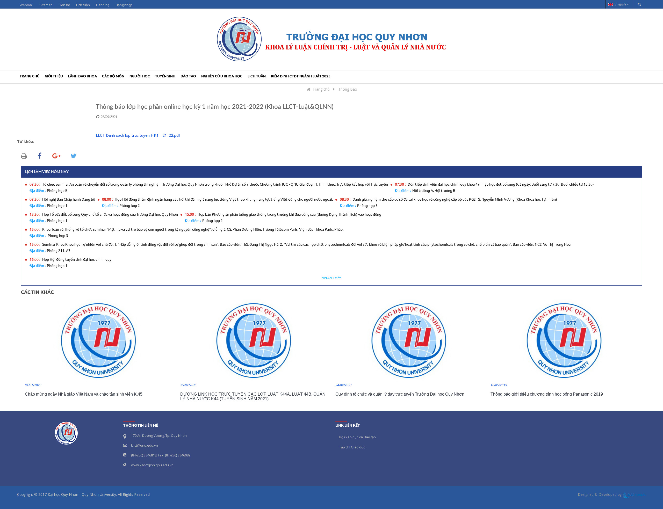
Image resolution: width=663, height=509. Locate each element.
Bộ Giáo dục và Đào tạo (357, 437)
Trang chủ (30, 76)
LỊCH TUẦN (257, 76)
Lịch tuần (83, 5)
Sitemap (46, 5)
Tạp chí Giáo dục (352, 447)
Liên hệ (64, 5)
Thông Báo (347, 89)
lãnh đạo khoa (82, 76)
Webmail (26, 5)
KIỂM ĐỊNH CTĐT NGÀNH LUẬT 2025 (300, 76)
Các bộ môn (113, 76)
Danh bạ (102, 5)
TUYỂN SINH (165, 76)
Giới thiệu (54, 76)
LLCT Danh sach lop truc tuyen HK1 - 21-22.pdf (138, 135)
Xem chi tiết (331, 278)
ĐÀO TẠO (188, 76)
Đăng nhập (124, 5)
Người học (139, 76)
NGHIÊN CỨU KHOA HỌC (221, 76)
